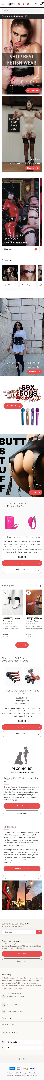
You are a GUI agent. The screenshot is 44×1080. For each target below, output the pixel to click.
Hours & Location (22, 868)
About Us (22, 876)
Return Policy (22, 961)
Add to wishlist (21, 570)
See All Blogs (22, 813)
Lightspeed (9, 1075)
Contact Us (22, 954)
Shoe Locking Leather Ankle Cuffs (11, 620)
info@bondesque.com (15, 1011)
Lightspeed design (21, 1075)
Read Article (22, 806)
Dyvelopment (33, 1075)
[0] (41, 3)
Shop (20, 563)
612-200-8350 (12, 1005)
